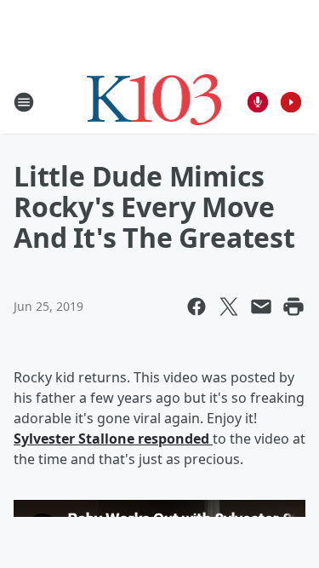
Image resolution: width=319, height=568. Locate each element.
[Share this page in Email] (261, 306)
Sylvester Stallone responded (113, 438)
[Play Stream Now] (291, 102)
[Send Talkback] (258, 102)
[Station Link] (154, 101)
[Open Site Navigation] (24, 102)
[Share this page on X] (229, 306)
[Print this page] (293, 306)
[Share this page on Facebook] (196, 306)
